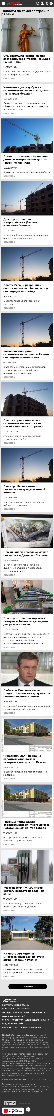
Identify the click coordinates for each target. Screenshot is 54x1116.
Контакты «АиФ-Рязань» (15, 1005)
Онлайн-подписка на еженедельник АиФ (25, 1020)
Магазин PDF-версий (13, 1016)
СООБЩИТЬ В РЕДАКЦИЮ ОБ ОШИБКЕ (21, 1027)
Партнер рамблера (24, 1103)
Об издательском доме (15, 1012)
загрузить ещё (28, 986)
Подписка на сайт (12, 1023)
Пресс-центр (38, 1012)
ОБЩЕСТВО (9, 78)
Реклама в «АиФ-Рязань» (16, 1009)
